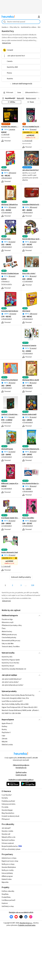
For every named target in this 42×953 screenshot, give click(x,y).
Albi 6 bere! (26, 311)
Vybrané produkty (9, 691)
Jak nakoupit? (6, 828)
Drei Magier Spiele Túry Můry (10, 518)
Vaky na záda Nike (8, 643)
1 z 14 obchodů (27, 141)
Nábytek (4, 742)
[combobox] (21, 21)
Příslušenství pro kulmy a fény (12, 625)
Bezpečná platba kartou (10, 846)
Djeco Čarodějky (28, 518)
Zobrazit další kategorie (21, 84)
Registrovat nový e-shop (10, 861)
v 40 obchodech (6, 247)
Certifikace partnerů (8, 900)
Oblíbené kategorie (10, 615)
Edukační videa (7, 879)
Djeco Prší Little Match (9, 380)
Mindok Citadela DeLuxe (10, 273)
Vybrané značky (8, 653)
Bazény (4, 729)
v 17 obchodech (6, 526)
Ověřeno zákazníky (8, 891)
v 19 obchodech (27, 526)
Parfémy (4, 726)
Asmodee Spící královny (9, 311)
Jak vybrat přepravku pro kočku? (12, 685)
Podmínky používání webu (26, 925)
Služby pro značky (8, 870)
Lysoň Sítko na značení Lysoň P (12, 701)
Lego (3, 736)
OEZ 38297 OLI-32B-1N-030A (11, 713)
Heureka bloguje (7, 810)
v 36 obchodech (27, 491)
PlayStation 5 (6, 732)
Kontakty (5, 798)
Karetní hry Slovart (8, 666)
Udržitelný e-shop (8, 906)
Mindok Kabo (6, 239)
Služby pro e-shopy (8, 864)
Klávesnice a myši (7, 622)
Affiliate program (7, 876)
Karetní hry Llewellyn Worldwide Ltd (14, 669)
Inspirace (5, 903)
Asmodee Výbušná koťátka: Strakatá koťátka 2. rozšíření (31, 449)
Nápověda (5, 882)
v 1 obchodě (5, 134)
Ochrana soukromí (8, 843)
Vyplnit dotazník (21, 775)
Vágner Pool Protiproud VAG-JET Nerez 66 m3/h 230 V (19, 707)
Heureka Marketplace (9, 867)
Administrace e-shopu (9, 858)
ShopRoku (5, 894)
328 (32, 585)
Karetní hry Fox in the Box (10, 663)
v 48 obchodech (27, 212)
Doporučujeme (8, 719)
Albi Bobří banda (7, 449)
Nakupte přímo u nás (8, 837)
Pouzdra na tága (7, 619)
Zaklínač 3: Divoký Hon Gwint (10, 414)
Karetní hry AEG (7, 657)
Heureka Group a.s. (26, 923)
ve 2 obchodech (6, 489)
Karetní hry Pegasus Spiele (11, 660)
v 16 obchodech (6, 388)
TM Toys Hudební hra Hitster (31, 127)
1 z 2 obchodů (5, 566)
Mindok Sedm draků (29, 414)
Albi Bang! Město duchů (30, 380)
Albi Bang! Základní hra (9, 205)
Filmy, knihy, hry (14, 27)
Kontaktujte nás (21, 768)
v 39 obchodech (27, 388)
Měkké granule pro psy (9, 634)
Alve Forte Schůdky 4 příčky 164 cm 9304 (15, 704)
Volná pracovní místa (8, 804)
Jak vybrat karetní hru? (30, 170)
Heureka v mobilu (7, 831)
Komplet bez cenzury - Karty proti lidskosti (10, 127)
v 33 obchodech (6, 457)
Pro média (5, 807)
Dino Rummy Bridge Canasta (31, 483)
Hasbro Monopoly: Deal (9, 552)
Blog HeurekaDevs (8, 813)
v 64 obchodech (6, 178)
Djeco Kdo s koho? (28, 273)
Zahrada (4, 739)
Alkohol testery (7, 631)
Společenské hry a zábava (28, 27)
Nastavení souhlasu (8, 840)
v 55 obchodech (27, 353)
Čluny (3, 628)
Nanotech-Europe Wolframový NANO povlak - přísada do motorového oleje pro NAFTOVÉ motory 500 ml (21, 710)
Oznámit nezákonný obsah (10, 816)
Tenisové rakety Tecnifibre (11, 646)
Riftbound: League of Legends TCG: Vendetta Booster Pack (10, 483)
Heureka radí (6, 834)
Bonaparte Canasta (29, 346)
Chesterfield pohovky (9, 637)
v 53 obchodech (6, 212)
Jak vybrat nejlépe (9, 675)
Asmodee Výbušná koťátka (31, 205)
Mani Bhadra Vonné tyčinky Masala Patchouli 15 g (18, 695)
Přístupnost (6, 819)
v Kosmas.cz (5, 281)
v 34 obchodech (6, 319)
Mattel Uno (5, 170)
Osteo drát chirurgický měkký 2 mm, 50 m (15, 698)
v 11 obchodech (27, 281)
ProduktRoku (6, 897)
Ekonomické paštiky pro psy (11, 640)
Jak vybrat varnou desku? (10, 682)
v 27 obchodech (27, 457)
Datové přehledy (7, 873)
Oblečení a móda (7, 745)
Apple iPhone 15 (7, 723)
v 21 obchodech (27, 247)
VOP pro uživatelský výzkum (11, 849)
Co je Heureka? (7, 795)
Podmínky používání (8, 801)
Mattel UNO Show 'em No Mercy (31, 239)
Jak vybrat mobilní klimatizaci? (12, 679)
